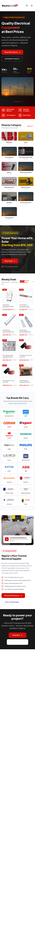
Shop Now (16, 635)
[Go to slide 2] (15, 101)
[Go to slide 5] (21, 101)
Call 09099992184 (17, 642)
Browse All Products (11, 595)
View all (29, 126)
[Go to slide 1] (13, 101)
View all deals (26, 281)
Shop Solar (8, 261)
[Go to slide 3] (17, 101)
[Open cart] (27, 5)
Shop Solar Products (12, 52)
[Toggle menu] (32, 5)
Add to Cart (10, 297)
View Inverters (10, 59)
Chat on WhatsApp (12, 602)
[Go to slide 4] (19, 101)
